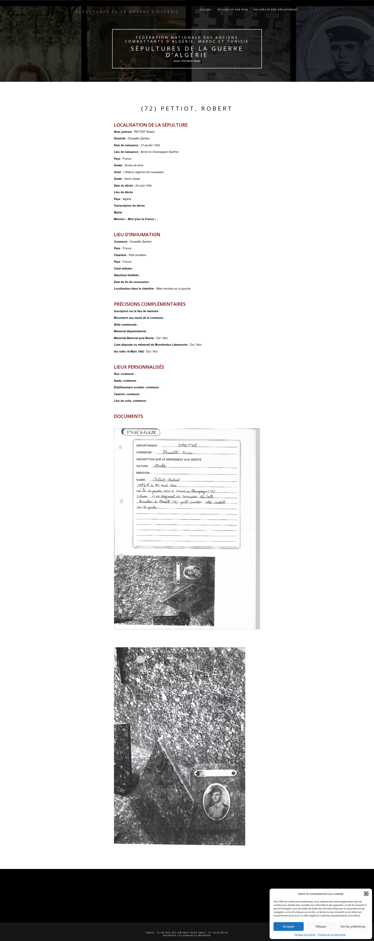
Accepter (288, 926)
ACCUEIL (206, 9)
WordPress (204, 935)
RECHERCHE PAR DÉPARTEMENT (276, 9)
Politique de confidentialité (332, 934)
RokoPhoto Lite (172, 935)
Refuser (321, 926)
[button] (366, 894)
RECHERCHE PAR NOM (233, 9)
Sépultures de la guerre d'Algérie (187, 51)
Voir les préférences (353, 926)
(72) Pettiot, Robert (187, 108)
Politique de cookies (305, 934)
